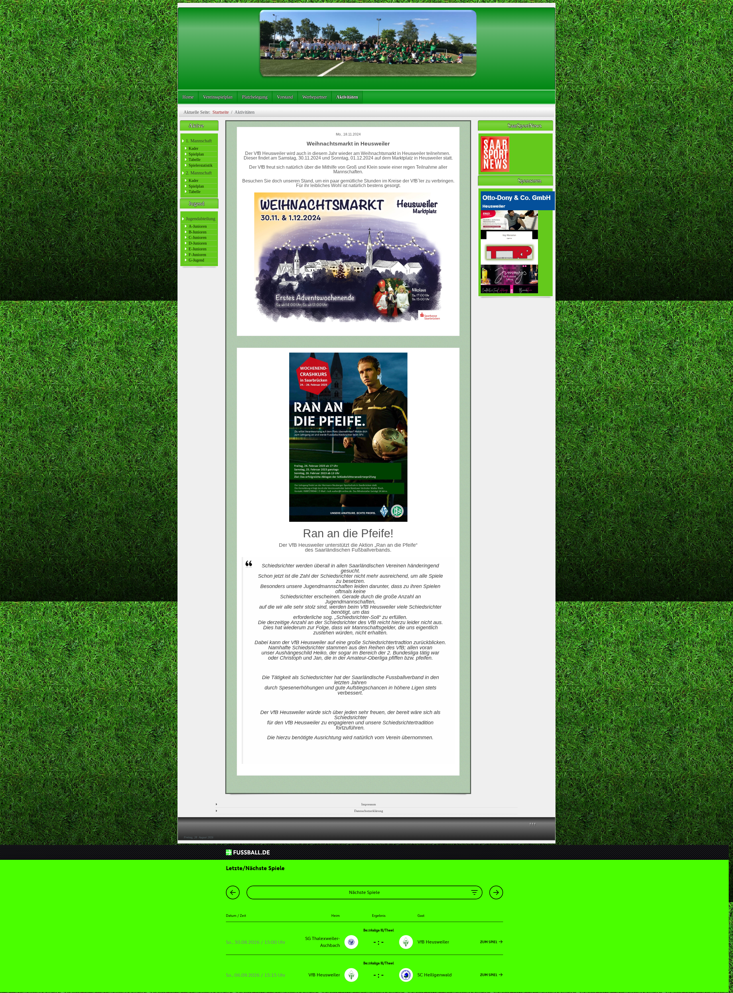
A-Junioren (198, 226)
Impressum (368, 804)
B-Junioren (197, 232)
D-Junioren (198, 243)
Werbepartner (314, 97)
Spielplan (196, 154)
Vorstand (285, 97)
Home (188, 97)
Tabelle (194, 159)
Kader (193, 148)
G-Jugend (196, 260)
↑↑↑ (532, 823)
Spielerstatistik (200, 165)
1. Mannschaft (199, 140)
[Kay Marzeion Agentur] (509, 224)
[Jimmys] (509, 278)
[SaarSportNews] (495, 153)
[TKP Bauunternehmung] (509, 251)
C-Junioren (197, 237)
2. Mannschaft (199, 172)
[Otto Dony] (518, 200)
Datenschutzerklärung (368, 811)
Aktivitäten (347, 97)
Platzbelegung (254, 97)
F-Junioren (197, 254)
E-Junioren (197, 249)
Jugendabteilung (200, 218)
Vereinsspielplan (217, 97)
